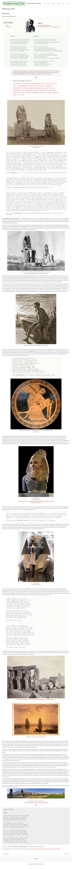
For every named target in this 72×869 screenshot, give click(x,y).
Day (46, 83)
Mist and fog (52, 88)
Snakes (49, 92)
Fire (56, 83)
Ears (49, 83)
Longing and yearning (40, 88)
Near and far (35, 90)
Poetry (23, 92)
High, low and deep (17, 88)
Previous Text (5, 853)
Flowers (14, 85)
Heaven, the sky (41, 85)
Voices (22, 94)
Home (36, 859)
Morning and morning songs (18, 90)
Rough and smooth (43, 92)
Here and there (48, 85)
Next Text (67, 853)
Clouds (43, 83)
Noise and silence (52, 90)
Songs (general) (56, 92)
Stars (19, 94)
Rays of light (28, 92)
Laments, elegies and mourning (28, 88)
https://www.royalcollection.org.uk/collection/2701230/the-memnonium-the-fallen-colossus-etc (36, 699)
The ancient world (16, 83)
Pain (20, 92)
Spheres (14, 94)
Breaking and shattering (35, 83)
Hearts (35, 85)
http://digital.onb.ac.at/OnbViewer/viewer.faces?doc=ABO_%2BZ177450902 (45, 848)
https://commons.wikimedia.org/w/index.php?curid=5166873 (36, 802)
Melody (46, 88)
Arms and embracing (26, 83)
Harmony (31, 85)
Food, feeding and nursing (23, 85)
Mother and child (28, 90)
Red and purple (35, 92)
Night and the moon (43, 90)
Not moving (15, 92)
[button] (44, 3)
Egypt (53, 83)
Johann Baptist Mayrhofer (44, 25)
